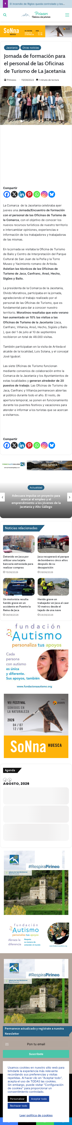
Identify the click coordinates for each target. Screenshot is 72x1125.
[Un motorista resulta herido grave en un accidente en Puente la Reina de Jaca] (19, 587)
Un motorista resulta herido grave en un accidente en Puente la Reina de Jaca (17, 605)
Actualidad (36, 487)
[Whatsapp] (36, 194)
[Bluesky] (51, 194)
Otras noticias (30, 47)
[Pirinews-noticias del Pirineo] (36, 15)
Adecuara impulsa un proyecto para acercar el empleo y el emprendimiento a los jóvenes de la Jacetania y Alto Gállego (36, 501)
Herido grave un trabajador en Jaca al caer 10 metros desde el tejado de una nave (53, 605)
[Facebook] (6, 194)
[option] (36, 497)
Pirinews (11, 79)
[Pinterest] (29, 194)
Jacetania (11, 47)
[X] (14, 194)
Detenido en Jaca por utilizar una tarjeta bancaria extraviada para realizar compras (18, 562)
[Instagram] (44, 194)
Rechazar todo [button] (18, 1105)
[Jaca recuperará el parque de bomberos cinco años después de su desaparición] (53, 544)
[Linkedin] (21, 194)
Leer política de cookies (36, 1115)
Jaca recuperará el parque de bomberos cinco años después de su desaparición (53, 562)
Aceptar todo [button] (39, 1098)
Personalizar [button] (17, 1098)
